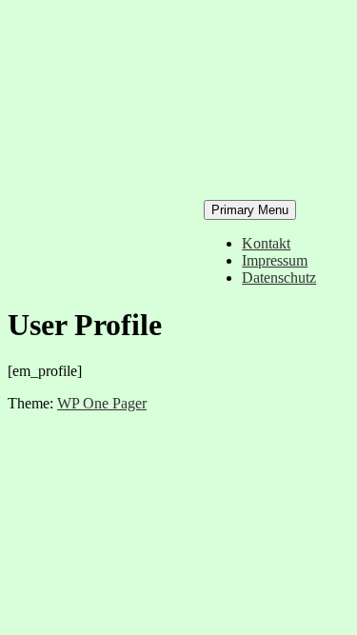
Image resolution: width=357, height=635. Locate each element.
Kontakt (266, 243)
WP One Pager (102, 403)
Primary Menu (249, 210)
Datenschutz (279, 277)
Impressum (274, 260)
